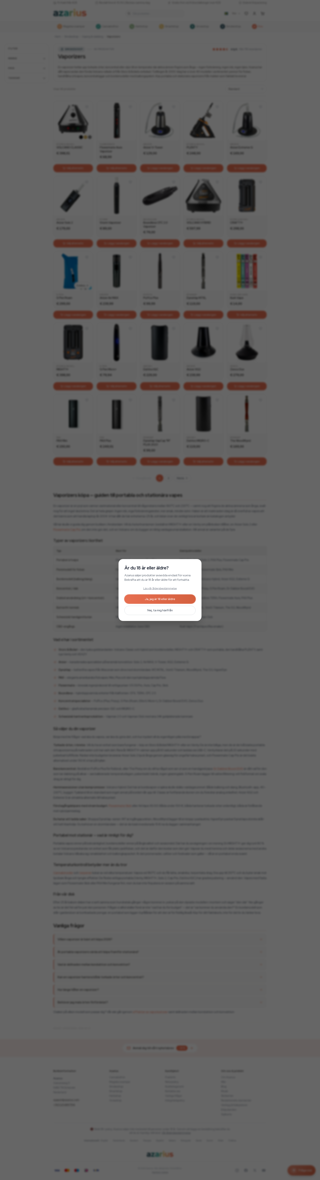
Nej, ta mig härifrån (160, 610)
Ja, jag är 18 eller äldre (160, 599)
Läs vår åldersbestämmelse (160, 588)
